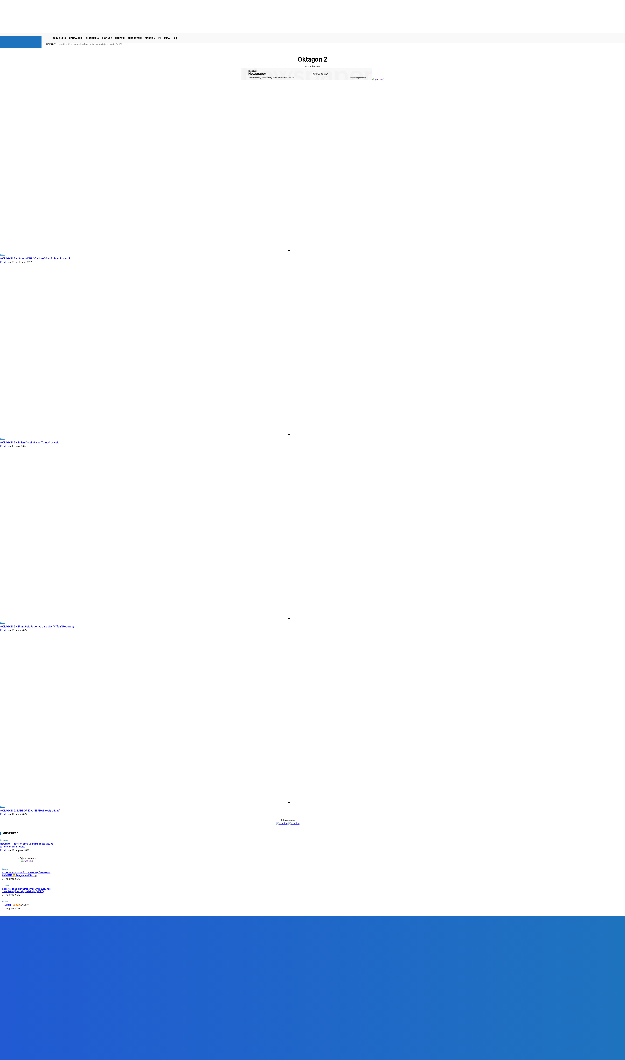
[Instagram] (55, 1055)
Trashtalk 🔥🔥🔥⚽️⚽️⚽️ (15, 905)
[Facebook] (36, 1055)
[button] (175, 38)
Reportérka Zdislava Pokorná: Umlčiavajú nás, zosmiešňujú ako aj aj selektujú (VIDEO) (26, 890)
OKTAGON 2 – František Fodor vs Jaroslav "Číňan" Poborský (37, 626)
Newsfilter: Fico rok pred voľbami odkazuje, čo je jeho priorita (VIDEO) (90, 44)
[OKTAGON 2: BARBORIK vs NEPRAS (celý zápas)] (145, 720)
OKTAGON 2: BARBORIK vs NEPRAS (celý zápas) (30, 810)
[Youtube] (73, 1055)
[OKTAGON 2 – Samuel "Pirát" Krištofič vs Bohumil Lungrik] (145, 168)
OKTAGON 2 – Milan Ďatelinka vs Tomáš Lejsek (29, 442)
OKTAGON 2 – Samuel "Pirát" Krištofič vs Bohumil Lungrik (35, 258)
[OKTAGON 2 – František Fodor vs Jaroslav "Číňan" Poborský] (145, 536)
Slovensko (4, 840)
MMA (2, 255)
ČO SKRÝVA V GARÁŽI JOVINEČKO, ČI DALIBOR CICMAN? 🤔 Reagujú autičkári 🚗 (26, 874)
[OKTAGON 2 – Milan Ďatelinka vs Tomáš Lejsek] (145, 352)
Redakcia (5, 262)
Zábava (5, 869)
